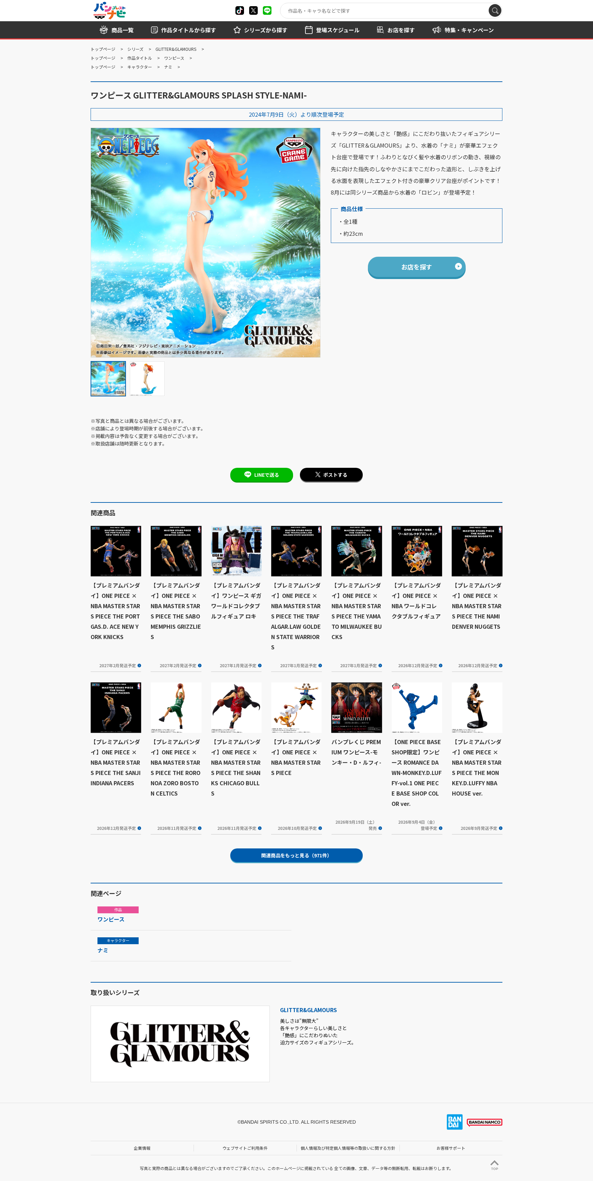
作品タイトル (139, 58)
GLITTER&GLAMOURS (175, 49)
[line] (267, 10)
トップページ (103, 49)
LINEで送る (266, 474)
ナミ (168, 67)
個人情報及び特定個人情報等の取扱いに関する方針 (348, 1148)
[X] (240, 10)
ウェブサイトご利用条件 (245, 1148)
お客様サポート (451, 1148)
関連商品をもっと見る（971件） (296, 855)
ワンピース (174, 58)
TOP (494, 1169)
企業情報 (142, 1148)
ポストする (335, 474)
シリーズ (135, 49)
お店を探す (416, 266)
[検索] (495, 10)
